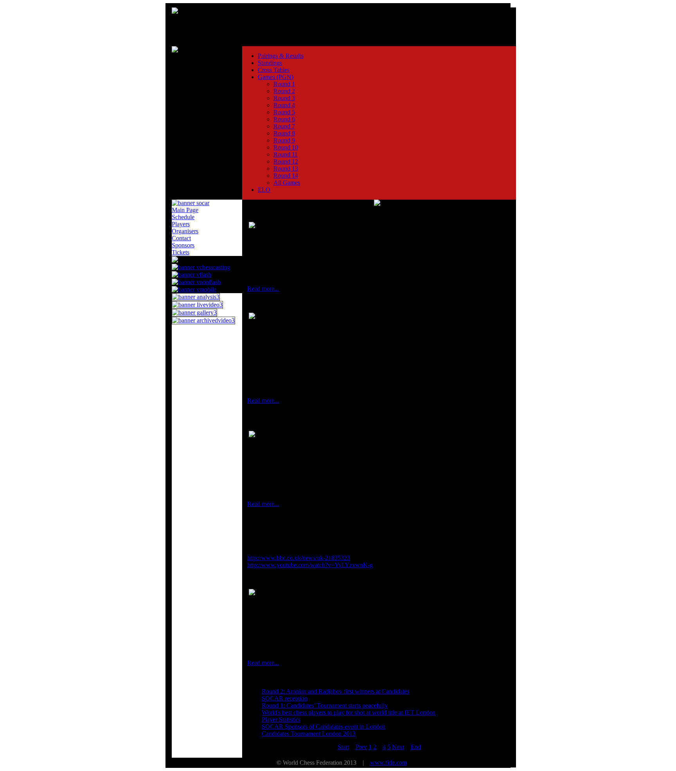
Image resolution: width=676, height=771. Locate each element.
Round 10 (285, 147)
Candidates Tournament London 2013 (309, 733)
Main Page (185, 210)
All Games (286, 182)
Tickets (180, 252)
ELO (264, 189)
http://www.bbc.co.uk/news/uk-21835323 (298, 558)
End (416, 747)
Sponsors (183, 245)
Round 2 (284, 91)
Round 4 (284, 105)
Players (181, 224)
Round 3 (284, 98)
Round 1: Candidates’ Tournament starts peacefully (325, 705)
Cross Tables (273, 70)
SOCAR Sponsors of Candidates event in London (323, 726)
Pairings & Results (281, 55)
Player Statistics (281, 719)
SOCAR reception (284, 698)
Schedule (183, 217)
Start (343, 747)
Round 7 (284, 126)
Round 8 (284, 133)
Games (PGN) (275, 77)
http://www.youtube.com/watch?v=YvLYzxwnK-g (310, 565)
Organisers (185, 231)
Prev (361, 747)
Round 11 (285, 154)
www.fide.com (388, 762)
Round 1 (284, 84)
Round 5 (284, 112)
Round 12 (285, 161)
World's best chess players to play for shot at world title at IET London (348, 712)
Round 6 (284, 119)
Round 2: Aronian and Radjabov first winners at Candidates (335, 691)
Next (398, 747)
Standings (270, 62)
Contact (181, 238)
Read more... (263, 288)
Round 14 (285, 175)
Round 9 (284, 140)
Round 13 (285, 168)
